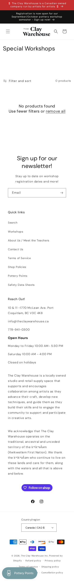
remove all (55, 111)
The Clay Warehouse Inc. (34, 555)
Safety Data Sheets (21, 285)
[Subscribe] (61, 192)
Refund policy (33, 560)
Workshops (15, 231)
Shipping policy (50, 566)
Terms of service (28, 566)
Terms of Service (19, 258)
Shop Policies (17, 267)
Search (13, 222)
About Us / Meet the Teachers (28, 240)
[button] (8, 31)
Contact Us (15, 249)
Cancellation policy (52, 572)
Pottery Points (17, 276)
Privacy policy (53, 560)
